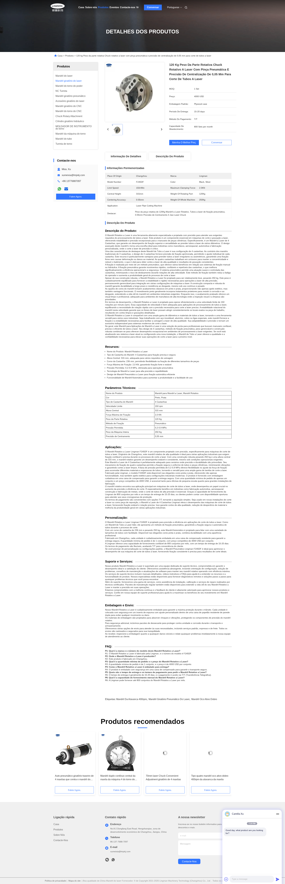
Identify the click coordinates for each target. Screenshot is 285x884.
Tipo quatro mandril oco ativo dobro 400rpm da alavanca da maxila (209, 778)
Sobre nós (91, 7)
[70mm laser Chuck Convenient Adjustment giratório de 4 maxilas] (165, 753)
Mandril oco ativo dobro (204, 699)
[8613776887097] (113, 860)
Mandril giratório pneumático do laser (169, 699)
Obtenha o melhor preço (184, 142)
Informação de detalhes (126, 156)
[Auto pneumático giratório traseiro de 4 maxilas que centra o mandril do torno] (74, 753)
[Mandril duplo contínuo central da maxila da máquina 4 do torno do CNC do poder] (119, 753)
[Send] (277, 879)
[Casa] (57, 7)
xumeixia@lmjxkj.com (73, 175)
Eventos (114, 7)
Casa (81, 7)
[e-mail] (66, 188)
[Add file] (226, 879)
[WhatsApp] (59, 188)
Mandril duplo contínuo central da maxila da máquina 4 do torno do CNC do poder (117, 778)
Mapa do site (74, 881)
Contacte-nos (127, 7)
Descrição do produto (170, 156)
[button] (58, 760)
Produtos (103, 7)
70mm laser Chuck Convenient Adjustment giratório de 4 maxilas (163, 778)
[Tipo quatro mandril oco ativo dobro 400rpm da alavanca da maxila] (210, 753)
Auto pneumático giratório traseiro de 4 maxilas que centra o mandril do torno (74, 778)
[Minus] (277, 814)
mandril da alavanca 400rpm (131, 699)
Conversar (153, 7)
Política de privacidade (55, 881)
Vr (137, 7)
